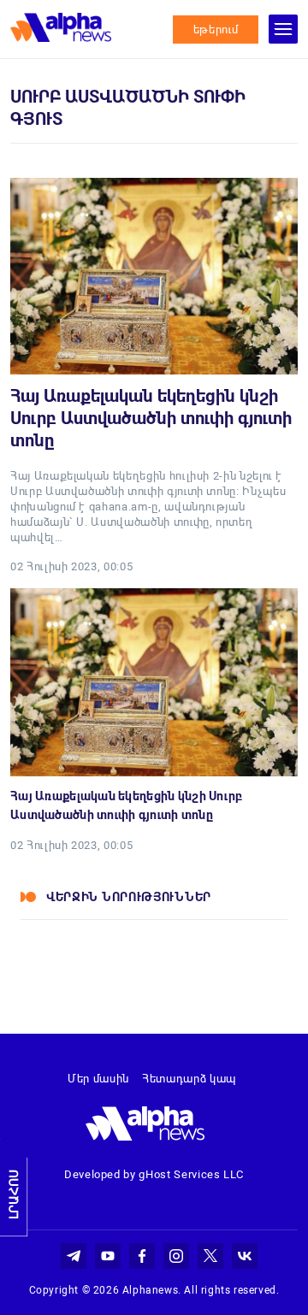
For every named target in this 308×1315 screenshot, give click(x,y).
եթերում (216, 29)
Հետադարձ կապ (189, 1078)
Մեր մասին (98, 1078)
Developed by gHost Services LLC (154, 1174)
